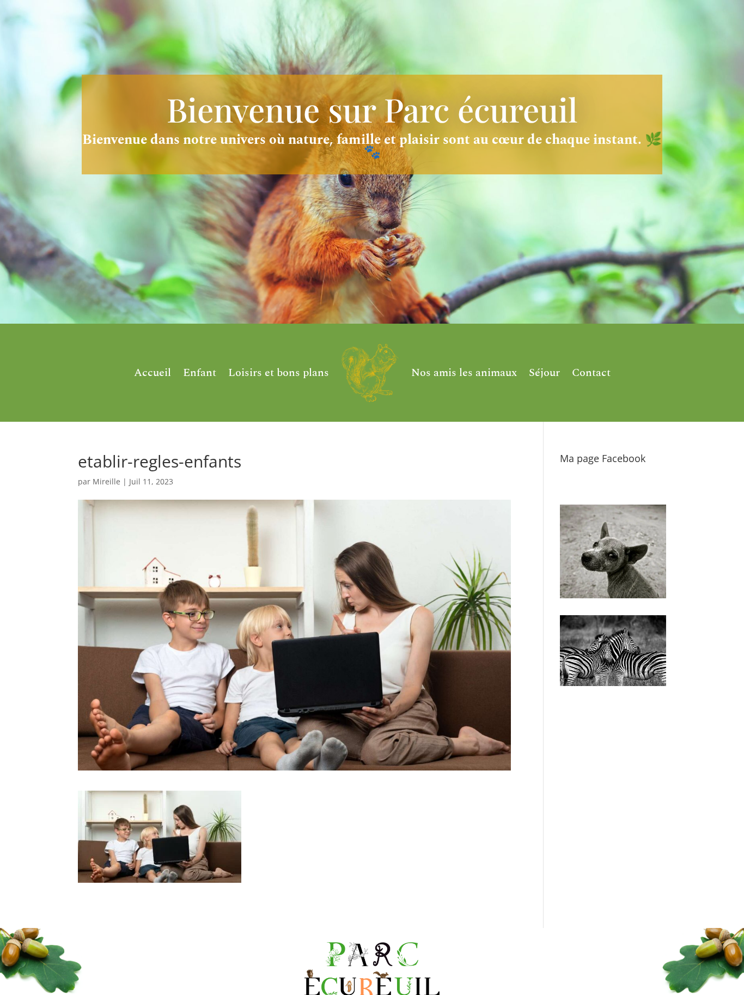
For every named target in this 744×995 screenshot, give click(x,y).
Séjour (544, 373)
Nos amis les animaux (464, 373)
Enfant (199, 373)
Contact (591, 373)
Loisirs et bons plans (278, 373)
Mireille (106, 481)
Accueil (152, 373)
